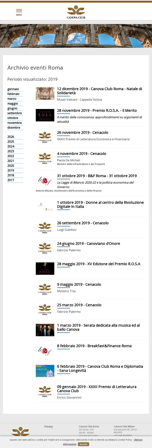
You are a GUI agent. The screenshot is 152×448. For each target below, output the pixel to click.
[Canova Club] (76, 12)
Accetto (83, 444)
